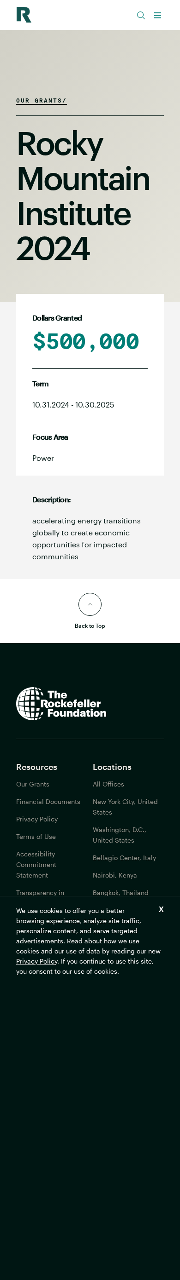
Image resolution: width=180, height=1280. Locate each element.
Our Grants (32, 784)
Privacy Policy (36, 961)
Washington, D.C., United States (119, 835)
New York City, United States (125, 807)
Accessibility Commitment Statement (36, 864)
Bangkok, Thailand (121, 892)
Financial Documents (48, 801)
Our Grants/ (41, 100)
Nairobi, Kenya (115, 875)
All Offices (108, 784)
